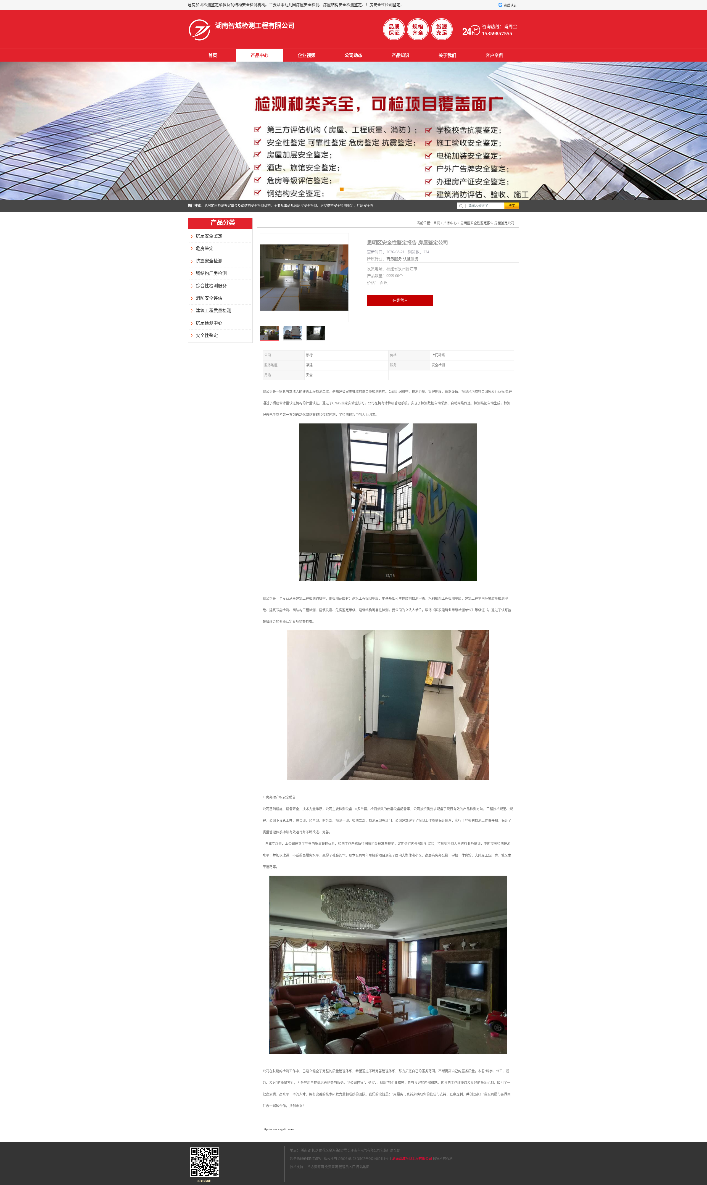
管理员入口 (347, 1167)
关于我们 (447, 55)
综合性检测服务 (211, 285)
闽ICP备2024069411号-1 (374, 1159)
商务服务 (394, 259)
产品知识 (400, 55)
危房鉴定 (204, 248)
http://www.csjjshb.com (278, 1129)
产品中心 (259, 55)
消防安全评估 (209, 298)
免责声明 (331, 1167)
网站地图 (363, 1167)
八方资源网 (315, 1167)
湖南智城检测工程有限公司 (412, 1159)
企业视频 (306, 55)
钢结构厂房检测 (211, 273)
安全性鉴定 (207, 335)
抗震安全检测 (209, 261)
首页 (212, 55)
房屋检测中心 (209, 323)
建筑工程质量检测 (213, 310)
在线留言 (400, 300)
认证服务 (410, 259)
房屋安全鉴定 (209, 236)
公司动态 (353, 55)
